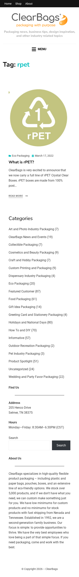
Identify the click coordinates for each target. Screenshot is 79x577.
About (29, 3)
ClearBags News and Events (27, 237)
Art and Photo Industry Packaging (31, 229)
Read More (16, 196)
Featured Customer (21, 291)
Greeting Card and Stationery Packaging (36, 315)
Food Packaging (20, 299)
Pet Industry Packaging (24, 353)
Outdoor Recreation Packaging (29, 346)
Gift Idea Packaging (22, 307)
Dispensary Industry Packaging (30, 276)
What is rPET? (21, 162)
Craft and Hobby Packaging (27, 260)
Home (8, 3)
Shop (18, 3)
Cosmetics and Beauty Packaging (31, 252)
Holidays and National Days (27, 322)
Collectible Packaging (23, 244)
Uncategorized (18, 369)
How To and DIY (19, 330)
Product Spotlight (20, 361)
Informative (16, 338)
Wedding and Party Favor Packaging (33, 377)
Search (13, 438)
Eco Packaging (21, 155)
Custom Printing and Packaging (30, 268)
